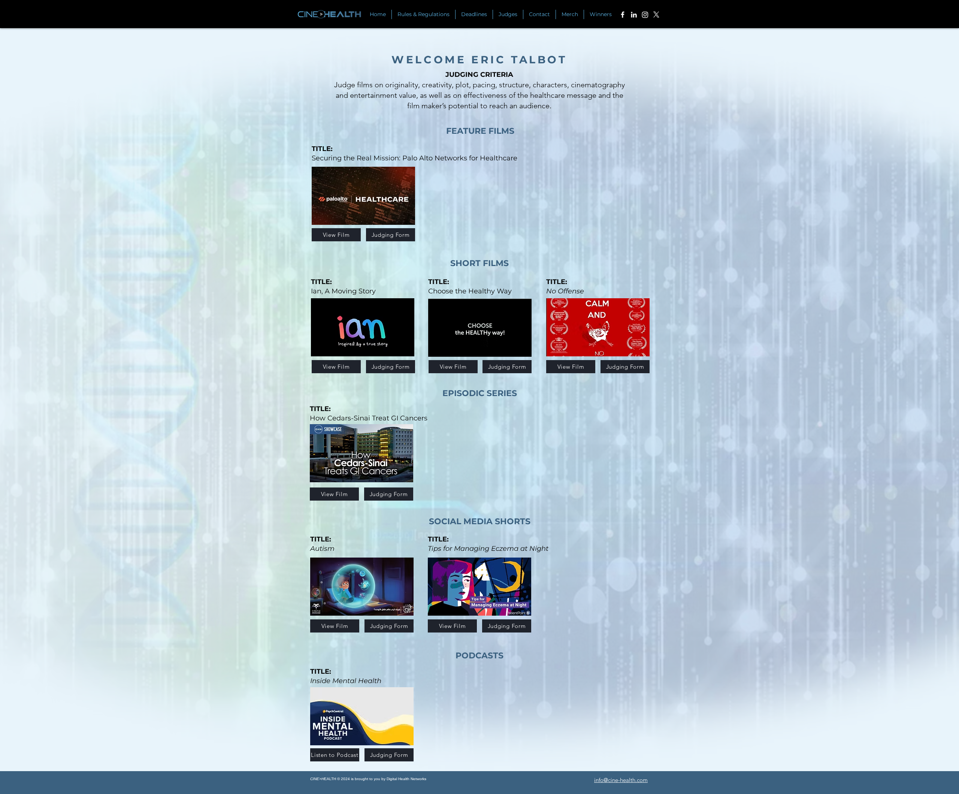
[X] (656, 14)
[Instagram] (645, 14)
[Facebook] (622, 14)
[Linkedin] (634, 14)
